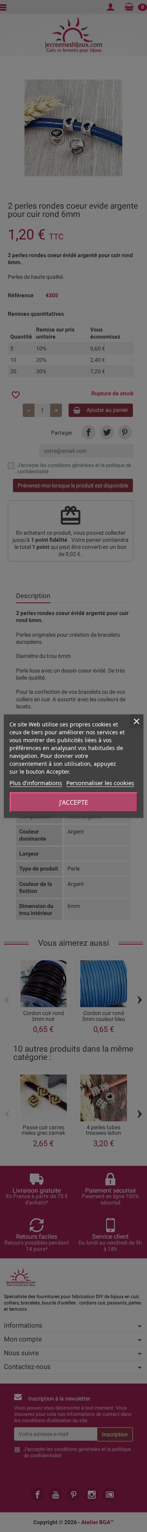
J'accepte (73, 802)
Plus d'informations (35, 782)
